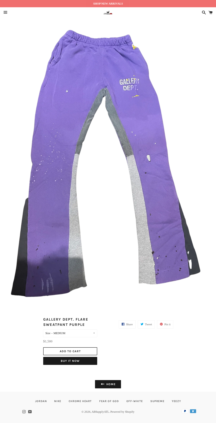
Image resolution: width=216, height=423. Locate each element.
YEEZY (176, 401)
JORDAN (41, 401)
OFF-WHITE (134, 401)
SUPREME (157, 401)
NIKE (57, 401)
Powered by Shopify (122, 411)
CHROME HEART (80, 401)
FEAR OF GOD (109, 401)
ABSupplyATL (100, 411)
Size (47, 333)
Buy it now (70, 360)
